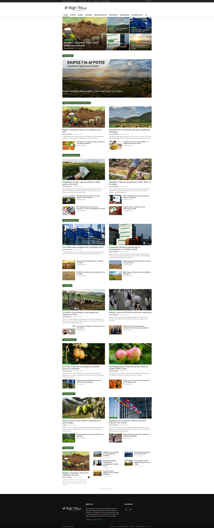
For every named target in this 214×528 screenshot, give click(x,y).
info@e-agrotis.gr (97, 519)
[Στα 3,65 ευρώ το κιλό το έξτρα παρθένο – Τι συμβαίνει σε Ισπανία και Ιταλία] (115, 145)
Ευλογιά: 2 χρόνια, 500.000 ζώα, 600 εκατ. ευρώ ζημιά (130, 312)
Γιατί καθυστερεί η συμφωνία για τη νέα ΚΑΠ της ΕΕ (82, 247)
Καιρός (133, 42)
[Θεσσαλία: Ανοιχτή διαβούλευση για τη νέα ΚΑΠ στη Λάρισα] (68, 264)
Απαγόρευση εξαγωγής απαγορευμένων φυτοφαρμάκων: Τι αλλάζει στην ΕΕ (124, 248)
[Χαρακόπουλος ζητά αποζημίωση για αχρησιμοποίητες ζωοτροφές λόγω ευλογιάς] (115, 329)
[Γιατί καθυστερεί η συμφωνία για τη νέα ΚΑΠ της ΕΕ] (141, 25)
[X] (151, 1)
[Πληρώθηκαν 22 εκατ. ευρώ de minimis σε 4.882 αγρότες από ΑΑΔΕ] (83, 169)
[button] (146, 15)
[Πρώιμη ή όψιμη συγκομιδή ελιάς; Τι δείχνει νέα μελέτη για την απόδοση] (115, 438)
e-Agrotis (64, 425)
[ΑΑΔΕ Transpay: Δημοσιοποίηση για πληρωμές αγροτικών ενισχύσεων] (115, 199)
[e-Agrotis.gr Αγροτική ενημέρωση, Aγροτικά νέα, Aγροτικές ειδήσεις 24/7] (75, 8)
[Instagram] (148, 1)
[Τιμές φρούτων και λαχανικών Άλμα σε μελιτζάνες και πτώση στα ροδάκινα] (68, 145)
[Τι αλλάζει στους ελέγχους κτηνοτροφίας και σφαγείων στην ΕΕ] (83, 299)
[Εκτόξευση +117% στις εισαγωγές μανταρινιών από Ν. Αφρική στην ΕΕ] (115, 384)
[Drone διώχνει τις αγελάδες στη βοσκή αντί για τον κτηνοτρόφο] (68, 329)
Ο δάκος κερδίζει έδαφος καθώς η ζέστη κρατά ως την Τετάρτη (92, 91)
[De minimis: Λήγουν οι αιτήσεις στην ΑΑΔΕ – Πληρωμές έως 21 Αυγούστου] (68, 199)
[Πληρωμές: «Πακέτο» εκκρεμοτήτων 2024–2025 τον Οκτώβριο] (130, 169)
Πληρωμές (65, 179)
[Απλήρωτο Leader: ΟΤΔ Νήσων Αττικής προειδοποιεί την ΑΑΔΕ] (115, 210)
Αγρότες (134, 27)
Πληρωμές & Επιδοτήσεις (71, 155)
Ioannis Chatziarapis (67, 134)
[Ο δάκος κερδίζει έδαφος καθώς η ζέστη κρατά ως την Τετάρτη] (141, 42)
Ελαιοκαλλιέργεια (68, 394)
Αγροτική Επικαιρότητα (70, 220)
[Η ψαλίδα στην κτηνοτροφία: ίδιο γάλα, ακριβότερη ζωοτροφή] (118, 25)
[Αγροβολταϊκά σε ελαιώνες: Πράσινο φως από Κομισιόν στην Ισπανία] (130, 408)
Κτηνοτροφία (67, 285)
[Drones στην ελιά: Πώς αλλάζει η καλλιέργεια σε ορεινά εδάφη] (83, 408)
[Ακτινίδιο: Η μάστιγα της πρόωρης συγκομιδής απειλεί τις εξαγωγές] (83, 353)
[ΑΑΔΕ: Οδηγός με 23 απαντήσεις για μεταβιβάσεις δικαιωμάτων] (115, 275)
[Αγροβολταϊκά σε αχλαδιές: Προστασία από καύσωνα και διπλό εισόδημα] (68, 384)
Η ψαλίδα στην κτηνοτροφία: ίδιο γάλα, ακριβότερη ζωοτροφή (111, 453)
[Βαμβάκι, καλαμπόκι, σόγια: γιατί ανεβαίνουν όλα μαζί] (84, 33)
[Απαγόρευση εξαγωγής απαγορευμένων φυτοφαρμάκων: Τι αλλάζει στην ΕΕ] (118, 42)
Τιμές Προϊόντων (113, 25)
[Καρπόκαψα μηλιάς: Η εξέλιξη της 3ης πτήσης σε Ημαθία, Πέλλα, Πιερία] (130, 353)
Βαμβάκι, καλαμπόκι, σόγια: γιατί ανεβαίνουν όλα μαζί (75, 474)
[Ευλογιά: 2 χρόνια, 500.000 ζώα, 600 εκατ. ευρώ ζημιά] (130, 299)
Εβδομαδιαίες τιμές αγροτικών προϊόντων (76, 103)
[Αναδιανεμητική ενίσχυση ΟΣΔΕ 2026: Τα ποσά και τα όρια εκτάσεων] (115, 264)
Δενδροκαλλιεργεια (67, 363)
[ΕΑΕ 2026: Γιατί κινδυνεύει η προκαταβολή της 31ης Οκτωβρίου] (68, 275)
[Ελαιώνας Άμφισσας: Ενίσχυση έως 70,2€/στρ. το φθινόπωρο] (68, 438)
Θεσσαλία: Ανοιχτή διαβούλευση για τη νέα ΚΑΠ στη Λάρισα (111, 472)
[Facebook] (146, 1)
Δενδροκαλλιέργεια (69, 339)
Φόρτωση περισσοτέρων (106, 488)
